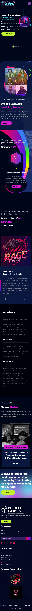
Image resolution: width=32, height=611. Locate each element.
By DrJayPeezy (11, 447)
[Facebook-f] (1, 543)
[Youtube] (14, 543)
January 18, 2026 (22, 447)
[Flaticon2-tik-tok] (8, 543)
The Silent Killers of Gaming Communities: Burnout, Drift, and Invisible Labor (16, 455)
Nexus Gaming (27, 605)
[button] (29, 3)
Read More (15, 186)
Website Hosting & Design (16, 173)
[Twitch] (11, 543)
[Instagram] (4, 543)
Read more (15, 463)
